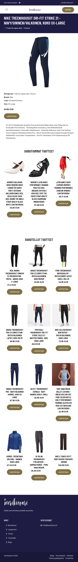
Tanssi (10, 534)
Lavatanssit (12, 529)
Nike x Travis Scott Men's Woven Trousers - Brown (63, 459)
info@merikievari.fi (67, 3)
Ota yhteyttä (60, 556)
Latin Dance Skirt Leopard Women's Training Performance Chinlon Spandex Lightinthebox (63, 188)
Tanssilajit (12, 538)
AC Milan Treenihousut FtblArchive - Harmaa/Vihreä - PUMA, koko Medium (39, 462)
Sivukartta (69, 558)
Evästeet (70, 556)
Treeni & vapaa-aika (14, 28)
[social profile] (19, 3)
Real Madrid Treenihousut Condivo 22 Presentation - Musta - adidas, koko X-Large (14, 276)
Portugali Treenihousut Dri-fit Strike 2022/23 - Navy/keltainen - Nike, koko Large (39, 335)
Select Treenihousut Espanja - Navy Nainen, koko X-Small (39, 392)
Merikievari (12, 525)
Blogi (10, 542)
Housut (27, 28)
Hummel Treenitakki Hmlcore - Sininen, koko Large (14, 459)
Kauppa (68, 10)
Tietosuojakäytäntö (56, 558)
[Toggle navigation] (6, 9)
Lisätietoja (11, 116)
